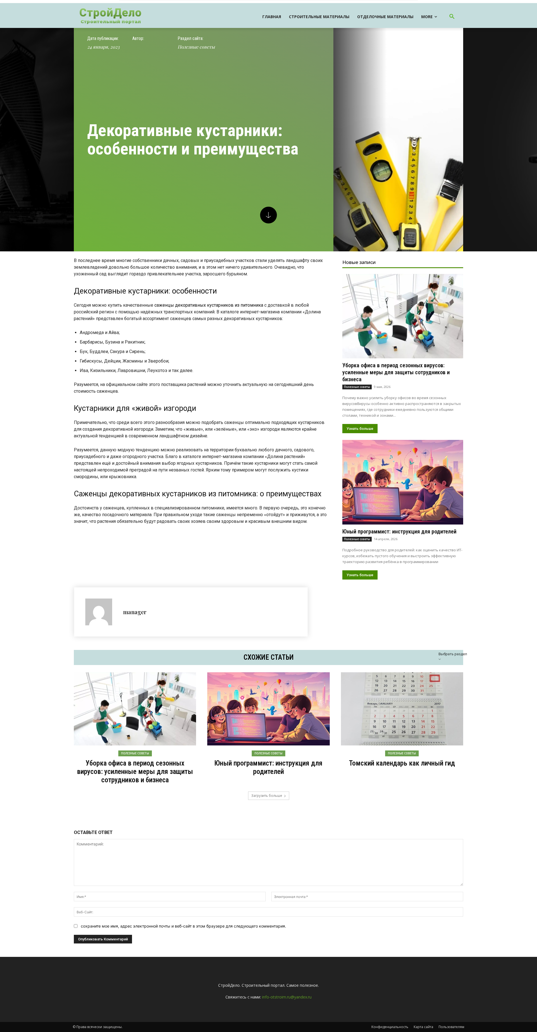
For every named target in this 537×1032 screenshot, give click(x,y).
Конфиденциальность (389, 1026)
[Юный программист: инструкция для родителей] (402, 482)
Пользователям (451, 1026)
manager (135, 612)
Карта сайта (423, 1026)
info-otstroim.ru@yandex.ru (287, 997)
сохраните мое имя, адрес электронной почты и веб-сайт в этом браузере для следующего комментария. (183, 926)
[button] (452, 17)
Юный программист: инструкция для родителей (399, 531)
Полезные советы (196, 47)
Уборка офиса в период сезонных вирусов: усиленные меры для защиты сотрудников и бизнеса (396, 372)
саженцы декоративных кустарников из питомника (208, 305)
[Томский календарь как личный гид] (402, 708)
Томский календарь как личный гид (402, 763)
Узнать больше (360, 428)
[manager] (101, 612)
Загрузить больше (266, 795)
